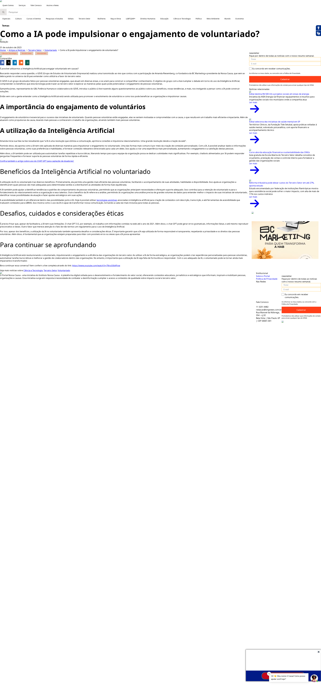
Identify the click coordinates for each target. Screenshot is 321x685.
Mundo (227, 18)
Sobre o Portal (263, 276)
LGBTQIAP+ (130, 18)
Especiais (6, 18)
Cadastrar (285, 79)
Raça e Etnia (116, 18)
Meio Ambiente (213, 18)
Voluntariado (64, 270)
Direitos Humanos (147, 18)
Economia (239, 18)
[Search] (3, 12)
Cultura (18, 18)
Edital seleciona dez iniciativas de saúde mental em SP (274, 121)
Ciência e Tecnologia (182, 18)
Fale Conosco (36, 5)
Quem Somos (8, 5)
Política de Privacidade (266, 278)
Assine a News (53, 5)
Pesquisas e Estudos (54, 18)
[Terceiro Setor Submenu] (92, 18)
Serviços (22, 5)
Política (199, 18)
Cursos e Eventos (34, 18)
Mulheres (102, 18)
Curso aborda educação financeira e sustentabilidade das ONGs (279, 152)
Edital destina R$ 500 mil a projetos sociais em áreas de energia (279, 94)
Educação (164, 18)
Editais (71, 18)
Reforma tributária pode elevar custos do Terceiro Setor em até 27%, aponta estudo (281, 184)
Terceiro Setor (84, 18)
